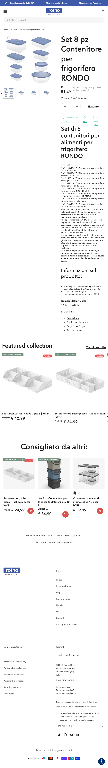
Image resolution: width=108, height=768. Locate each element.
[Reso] (85, 117)
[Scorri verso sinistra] (48, 429)
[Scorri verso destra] (56, 93)
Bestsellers (73, 318)
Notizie (59, 605)
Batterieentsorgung (12, 687)
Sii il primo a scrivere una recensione (54, 541)
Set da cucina (74, 330)
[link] (101, 11)
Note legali (9, 693)
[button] (9, 11)
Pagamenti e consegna (14, 680)
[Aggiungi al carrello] (30, 511)
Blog (58, 592)
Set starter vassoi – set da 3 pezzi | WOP (25, 413)
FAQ (58, 611)
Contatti (60, 617)
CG (5, 655)
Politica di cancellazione (15, 667)
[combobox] (54, 20)
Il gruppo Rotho (63, 586)
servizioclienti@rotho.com (67, 655)
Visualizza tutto (96, 347)
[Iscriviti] (101, 726)
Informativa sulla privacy (15, 661)
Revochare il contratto (14, 674)
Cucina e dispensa (77, 322)
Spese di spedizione (93, 87)
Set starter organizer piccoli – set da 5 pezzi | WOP (80, 415)
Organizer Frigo (76, 326)
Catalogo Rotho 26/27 (66, 624)
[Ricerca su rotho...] (8, 20)
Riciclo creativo (63, 598)
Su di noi (60, 579)
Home (6, 29)
